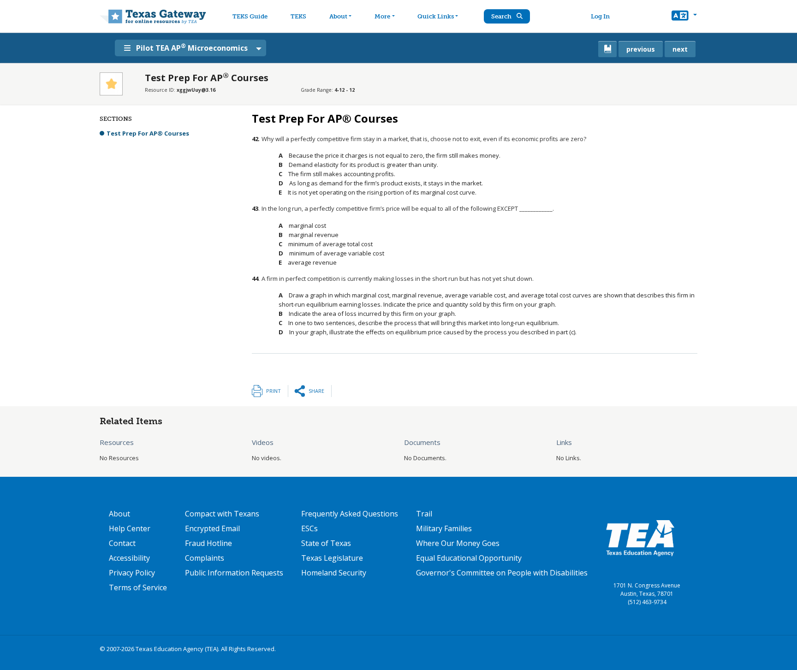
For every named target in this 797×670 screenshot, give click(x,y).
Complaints (204, 558)
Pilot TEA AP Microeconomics (192, 47)
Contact (122, 543)
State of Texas (326, 543)
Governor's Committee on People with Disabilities (502, 573)
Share (316, 390)
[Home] (153, 16)
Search (502, 16)
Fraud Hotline (208, 543)
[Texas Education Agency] (640, 538)
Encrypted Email (212, 528)
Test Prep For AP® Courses (148, 133)
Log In (600, 16)
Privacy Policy (132, 573)
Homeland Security (333, 573)
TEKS (298, 16)
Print (273, 390)
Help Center (129, 528)
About (338, 16)
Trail (424, 514)
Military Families (444, 528)
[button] (684, 16)
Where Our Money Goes (458, 543)
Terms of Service (138, 587)
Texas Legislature (332, 558)
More (382, 16)
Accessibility (129, 558)
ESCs (309, 528)
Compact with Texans (222, 514)
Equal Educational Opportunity (469, 558)
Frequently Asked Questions (349, 514)
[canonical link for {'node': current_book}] (607, 49)
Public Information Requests (234, 573)
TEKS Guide (250, 16)
